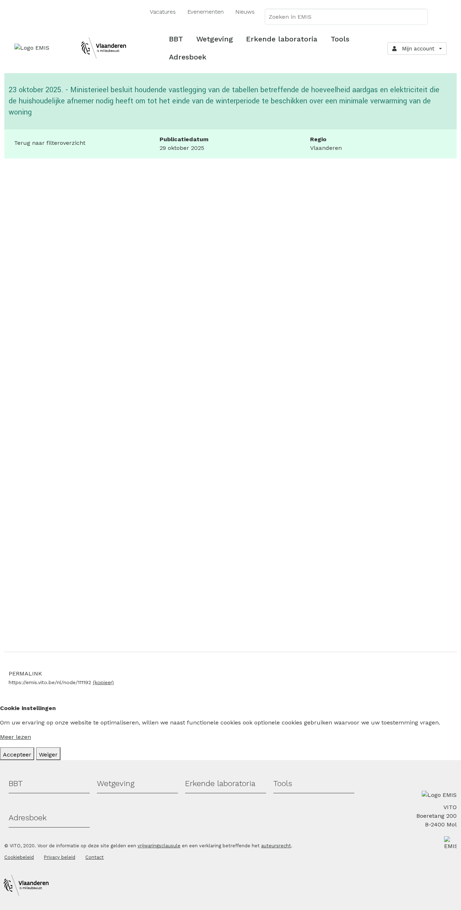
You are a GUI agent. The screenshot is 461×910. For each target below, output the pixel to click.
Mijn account (416, 48)
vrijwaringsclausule (159, 845)
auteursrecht (276, 845)
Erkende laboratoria (281, 39)
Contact (94, 857)
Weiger (48, 754)
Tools (340, 39)
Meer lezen (15, 736)
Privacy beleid (59, 857)
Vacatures (163, 11)
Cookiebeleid (19, 857)
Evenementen (205, 11)
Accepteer (17, 754)
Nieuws (245, 11)
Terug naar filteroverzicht (49, 142)
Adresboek (187, 57)
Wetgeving (214, 39)
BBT (176, 39)
